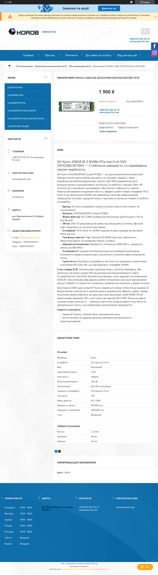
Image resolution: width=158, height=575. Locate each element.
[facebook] (56, 451)
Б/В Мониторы (15, 95)
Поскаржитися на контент (72, 569)
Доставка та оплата (98, 55)
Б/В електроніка (24, 66)
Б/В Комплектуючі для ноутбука (26, 118)
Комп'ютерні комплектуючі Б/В (50, 66)
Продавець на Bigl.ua (79, 566)
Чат (147, 567)
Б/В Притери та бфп (18, 126)
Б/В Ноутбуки (15, 87)
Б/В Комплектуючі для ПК (22, 110)
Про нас (50, 55)
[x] (59, 451)
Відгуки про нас (127, 55)
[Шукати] (145, 31)
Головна (28, 55)
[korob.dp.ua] (23, 34)
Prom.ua (94, 563)
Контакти (71, 55)
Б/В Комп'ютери (16, 103)
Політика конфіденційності (97, 569)
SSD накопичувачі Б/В (79, 66)
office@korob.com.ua (30, 237)
